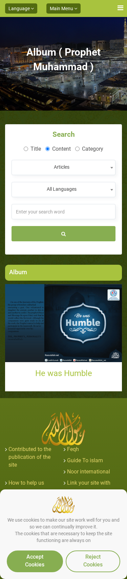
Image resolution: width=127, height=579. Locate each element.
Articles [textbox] (61, 167)
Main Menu (62, 8)
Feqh (73, 449)
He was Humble (63, 373)
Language (19, 8)
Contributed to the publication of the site (29, 457)
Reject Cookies (93, 561)
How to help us (26, 483)
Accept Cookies (34, 561)
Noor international (88, 471)
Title (35, 149)
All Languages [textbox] (62, 189)
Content (61, 149)
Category (92, 149)
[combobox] (63, 167)
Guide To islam (85, 460)
